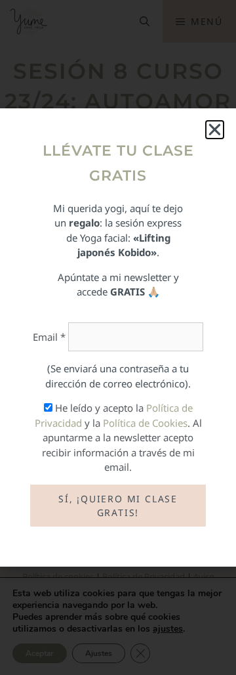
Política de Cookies (145, 422)
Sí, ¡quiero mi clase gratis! (118, 505)
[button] (214, 129)
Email (49, 336)
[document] (118, 337)
